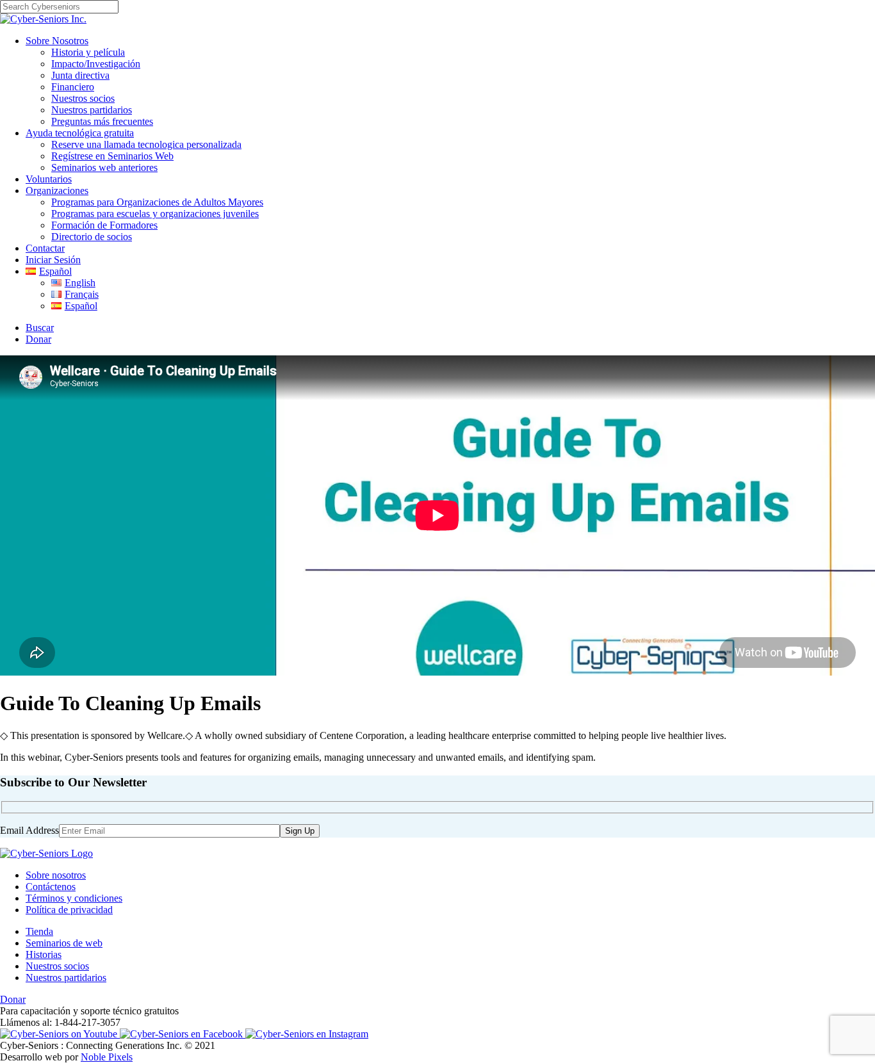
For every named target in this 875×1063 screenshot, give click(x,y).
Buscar (40, 327)
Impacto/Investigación (95, 63)
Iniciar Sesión (53, 259)
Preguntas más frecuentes (102, 121)
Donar (38, 339)
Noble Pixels (107, 1056)
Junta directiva (80, 75)
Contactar (45, 248)
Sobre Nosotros (57, 40)
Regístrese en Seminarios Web (112, 155)
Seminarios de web (64, 942)
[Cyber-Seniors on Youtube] (60, 1033)
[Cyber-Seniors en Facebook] (182, 1033)
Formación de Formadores (104, 225)
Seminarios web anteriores (104, 167)
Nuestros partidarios (91, 109)
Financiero (72, 86)
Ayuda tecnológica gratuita (80, 132)
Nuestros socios (83, 98)
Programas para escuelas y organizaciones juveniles (155, 213)
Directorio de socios (91, 236)
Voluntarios (49, 179)
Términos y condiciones (74, 898)
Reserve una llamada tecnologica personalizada (146, 144)
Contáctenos (51, 886)
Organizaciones (57, 190)
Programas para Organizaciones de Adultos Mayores (157, 202)
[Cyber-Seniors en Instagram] (306, 1033)
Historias (43, 954)
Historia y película (88, 52)
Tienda (39, 931)
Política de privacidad (69, 909)
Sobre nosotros (56, 875)
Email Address (29, 830)
